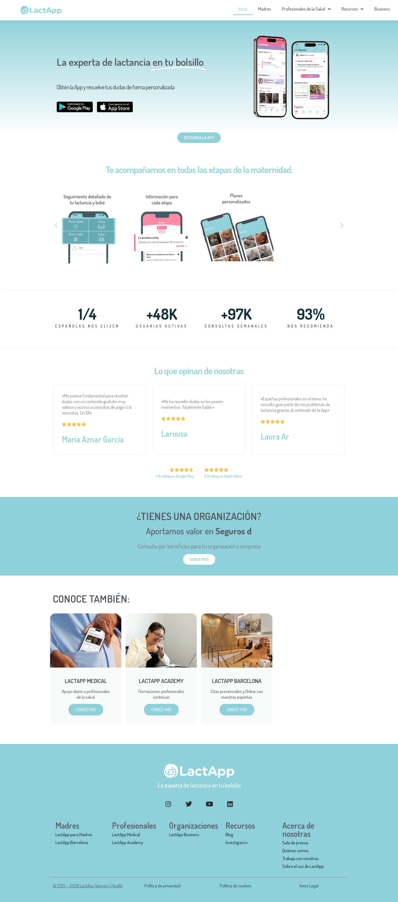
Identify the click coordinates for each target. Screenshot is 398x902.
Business (382, 9)
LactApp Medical (126, 834)
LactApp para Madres (74, 834)
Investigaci (235, 842)
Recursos (350, 9)
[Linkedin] (230, 804)
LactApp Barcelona (72, 842)
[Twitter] (188, 804)
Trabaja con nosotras (300, 858)
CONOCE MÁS (86, 709)
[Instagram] (168, 804)
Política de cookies (236, 885)
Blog (229, 834)
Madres (264, 9)
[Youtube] (209, 804)
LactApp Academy (127, 842)
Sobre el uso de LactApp (303, 866)
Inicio (243, 9)
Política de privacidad (163, 885)
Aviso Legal (308, 885)
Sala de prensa (295, 842)
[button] (56, 225)
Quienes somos (295, 850)
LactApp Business (184, 834)
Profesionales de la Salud (303, 9)
